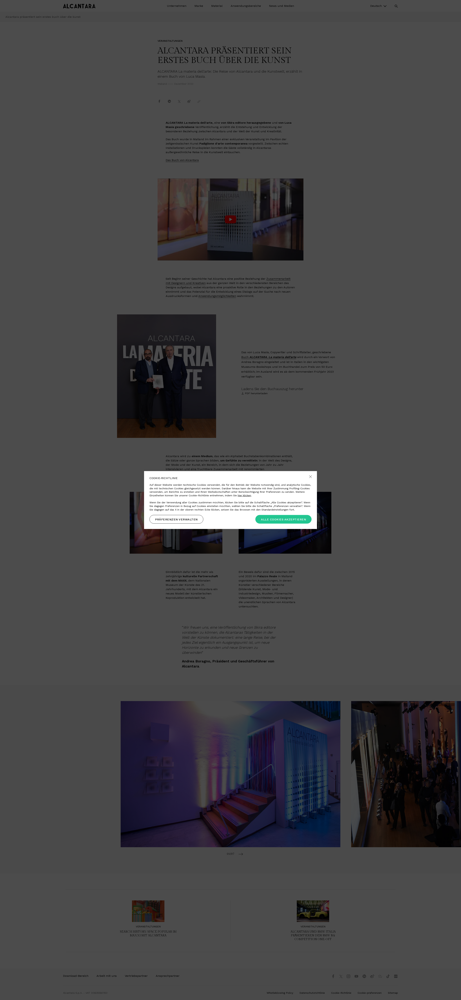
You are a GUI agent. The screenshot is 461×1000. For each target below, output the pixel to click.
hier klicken (244, 495)
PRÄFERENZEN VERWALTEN (176, 519)
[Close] (310, 477)
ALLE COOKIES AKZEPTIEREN (283, 519)
